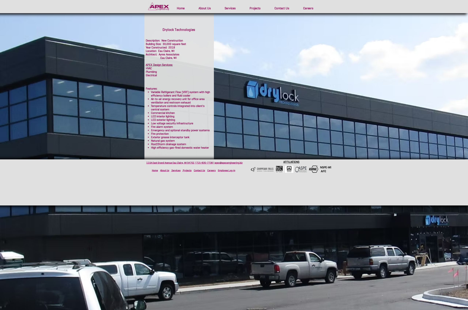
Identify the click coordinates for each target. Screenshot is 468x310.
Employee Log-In (226, 170)
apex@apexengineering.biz (229, 162)
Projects (187, 170)
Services (176, 170)
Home (155, 170)
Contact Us (199, 170)
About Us (164, 170)
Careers (211, 170)
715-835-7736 (204, 162)
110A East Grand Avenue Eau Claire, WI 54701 (170, 162)
